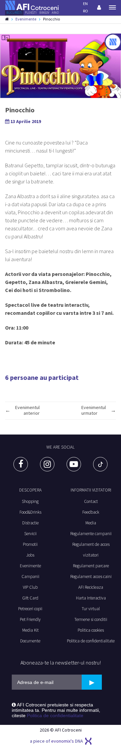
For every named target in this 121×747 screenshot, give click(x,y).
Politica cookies (91, 630)
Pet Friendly (30, 619)
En (85, 3)
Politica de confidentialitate (91, 641)
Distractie (30, 523)
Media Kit (30, 630)
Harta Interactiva (91, 598)
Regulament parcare (91, 566)
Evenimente (25, 18)
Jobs (30, 555)
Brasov (44, 12)
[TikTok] (100, 464)
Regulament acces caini (91, 576)
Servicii (30, 533)
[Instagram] (47, 464)
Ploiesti (31, 12)
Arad (55, 12)
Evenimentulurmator (93, 410)
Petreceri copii (30, 609)
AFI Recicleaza (90, 587)
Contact (91, 501)
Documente (30, 641)
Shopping (30, 501)
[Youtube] (74, 464)
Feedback (90, 512)
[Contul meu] (99, 7)
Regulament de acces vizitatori (91, 549)
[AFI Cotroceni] (32, 4)
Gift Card (30, 598)
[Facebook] (20, 464)
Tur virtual (91, 609)
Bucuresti (14, 12)
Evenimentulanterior (27, 410)
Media (90, 523)
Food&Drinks (30, 512)
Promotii (30, 544)
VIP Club (30, 587)
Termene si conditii (90, 619)
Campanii (30, 576)
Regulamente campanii (91, 533)
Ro (85, 10)
